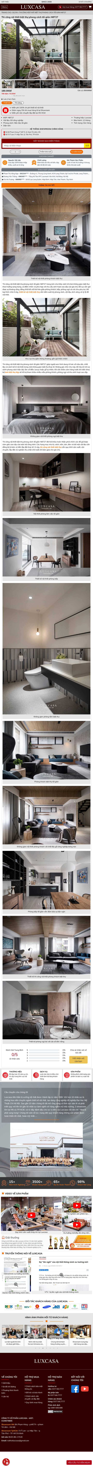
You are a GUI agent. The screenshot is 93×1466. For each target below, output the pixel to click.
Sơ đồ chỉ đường (85, 2)
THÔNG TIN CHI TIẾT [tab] (47, 185)
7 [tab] (57, 1348)
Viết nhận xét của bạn (78, 1059)
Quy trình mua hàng (34, 1402)
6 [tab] (54, 1348)
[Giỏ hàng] (90, 7)
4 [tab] (46, 1348)
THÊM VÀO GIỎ (45, 152)
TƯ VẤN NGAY (76, 152)
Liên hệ (6, 1396)
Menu (4, 7)
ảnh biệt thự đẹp (12, 372)
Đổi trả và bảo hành (34, 1392)
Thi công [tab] (18, 103)
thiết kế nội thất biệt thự (29, 292)
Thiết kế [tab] (7, 103)
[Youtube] (85, 1389)
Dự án (15, 12)
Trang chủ (6, 12)
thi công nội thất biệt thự (51, 447)
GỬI (87, 145)
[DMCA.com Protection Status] (55, 1411)
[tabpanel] (46, 92)
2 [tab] (39, 1348)
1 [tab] (35, 1348)
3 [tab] (43, 1348)
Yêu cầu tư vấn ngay (79, 1462)
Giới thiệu (5, 2)
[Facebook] (75, 1389)
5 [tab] (50, 1348)
